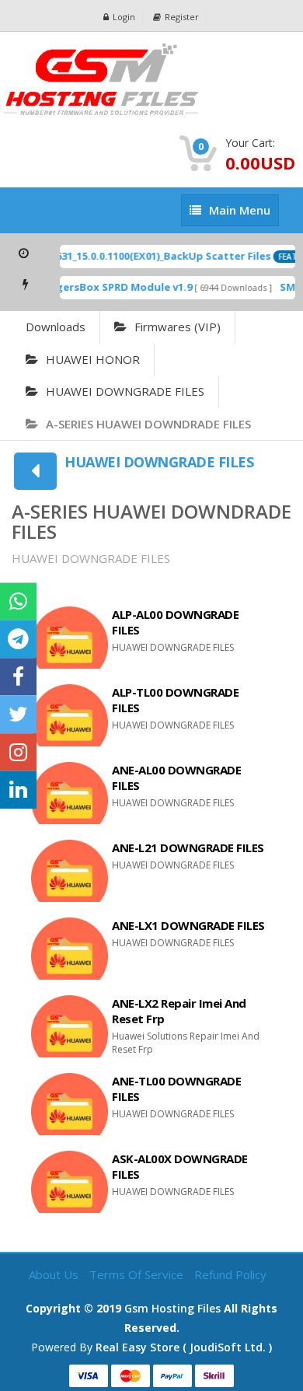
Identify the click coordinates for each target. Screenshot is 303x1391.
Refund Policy (230, 1274)
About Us (55, 1274)
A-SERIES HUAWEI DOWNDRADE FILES (148, 424)
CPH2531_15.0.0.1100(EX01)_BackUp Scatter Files (145, 256)
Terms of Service (137, 1274)
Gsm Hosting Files (172, 1308)
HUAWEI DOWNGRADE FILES (125, 391)
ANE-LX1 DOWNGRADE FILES (188, 925)
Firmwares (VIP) (177, 326)
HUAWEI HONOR (93, 359)
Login (124, 17)
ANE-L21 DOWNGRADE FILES (188, 847)
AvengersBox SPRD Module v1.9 (105, 287)
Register (182, 17)
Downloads (55, 326)
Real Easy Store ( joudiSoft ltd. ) (184, 1347)
